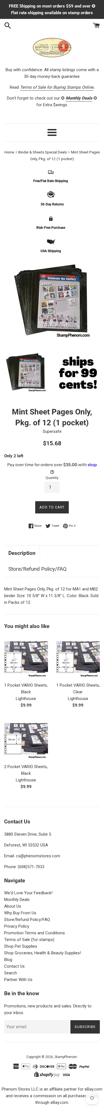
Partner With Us (18, 979)
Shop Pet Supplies (20, 946)
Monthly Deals (17, 899)
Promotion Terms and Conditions (34, 932)
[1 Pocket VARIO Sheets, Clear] (78, 657)
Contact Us (14, 966)
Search (10, 972)
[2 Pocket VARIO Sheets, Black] (26, 739)
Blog (8, 959)
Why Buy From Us (20, 912)
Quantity (52, 478)
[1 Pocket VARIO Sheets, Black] (26, 657)
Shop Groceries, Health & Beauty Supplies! (42, 952)
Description (21, 553)
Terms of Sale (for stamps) (29, 939)
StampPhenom (66, 1057)
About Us (12, 906)
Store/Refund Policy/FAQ (37, 569)
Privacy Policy (16, 926)
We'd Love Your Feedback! (28, 892)
